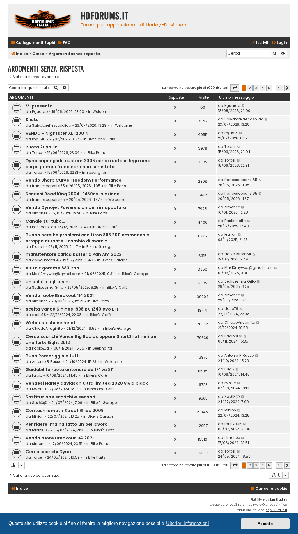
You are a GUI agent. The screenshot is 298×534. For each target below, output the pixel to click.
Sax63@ (39, 402)
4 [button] (263, 88)
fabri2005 (40, 429)
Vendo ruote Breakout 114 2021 (60, 295)
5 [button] (269, 88)
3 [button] (256, 88)
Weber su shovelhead (50, 323)
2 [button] (250, 88)
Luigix (37, 375)
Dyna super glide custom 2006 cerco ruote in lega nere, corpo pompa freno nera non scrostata (89, 164)
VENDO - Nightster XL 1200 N (57, 133)
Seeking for (96, 172)
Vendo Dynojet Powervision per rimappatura (76, 207)
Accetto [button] (265, 523)
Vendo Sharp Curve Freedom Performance (74, 180)
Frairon (38, 246)
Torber (37, 152)
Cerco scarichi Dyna (48, 452)
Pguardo (40, 111)
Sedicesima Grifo (47, 287)
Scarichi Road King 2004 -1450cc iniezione (73, 194)
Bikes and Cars (101, 138)
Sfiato (32, 120)
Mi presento (39, 106)
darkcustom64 (45, 260)
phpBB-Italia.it (276, 510)
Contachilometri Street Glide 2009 (65, 411)
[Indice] (42, 21)
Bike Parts (96, 152)
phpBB (230, 505)
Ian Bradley (278, 499)
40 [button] (279, 88)
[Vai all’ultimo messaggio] (243, 105)
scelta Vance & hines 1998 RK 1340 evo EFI (72, 309)
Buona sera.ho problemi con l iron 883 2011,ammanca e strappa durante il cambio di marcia (87, 238)
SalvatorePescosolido (51, 125)
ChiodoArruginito (47, 328)
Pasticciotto (42, 226)
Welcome (101, 111)
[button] (234, 87)
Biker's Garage (99, 246)
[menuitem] (64, 43)
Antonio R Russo (46, 361)
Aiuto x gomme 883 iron (52, 268)
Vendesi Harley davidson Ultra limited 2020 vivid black (87, 383)
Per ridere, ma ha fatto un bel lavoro (67, 424)
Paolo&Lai (41, 348)
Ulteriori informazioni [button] (187, 523)
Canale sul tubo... (45, 221)
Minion (38, 416)
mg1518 (38, 138)
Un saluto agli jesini (48, 282)
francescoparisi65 (48, 185)
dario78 (39, 314)
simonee (39, 213)
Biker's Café (107, 226)
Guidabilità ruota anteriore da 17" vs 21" (70, 369)
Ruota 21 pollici (42, 147)
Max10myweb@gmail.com (56, 273)
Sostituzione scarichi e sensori (60, 397)
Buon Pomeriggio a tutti (53, 356)
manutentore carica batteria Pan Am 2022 (74, 254)
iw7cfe (37, 388)
